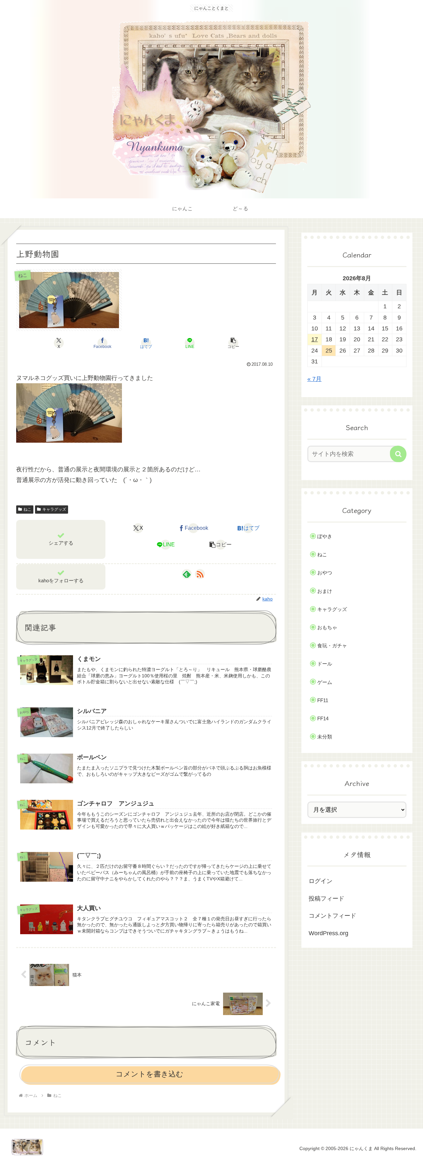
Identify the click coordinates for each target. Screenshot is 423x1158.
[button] (233, 343)
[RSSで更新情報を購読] (200, 574)
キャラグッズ (54, 509)
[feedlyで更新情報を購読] (186, 574)
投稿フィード (326, 898)
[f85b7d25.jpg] (69, 412)
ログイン (320, 881)
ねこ (27, 509)
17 (314, 339)
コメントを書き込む (149, 1074)
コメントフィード (332, 915)
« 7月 (314, 379)
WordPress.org (328, 933)
